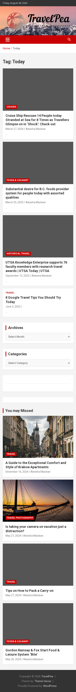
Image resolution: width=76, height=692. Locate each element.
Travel (10, 292)
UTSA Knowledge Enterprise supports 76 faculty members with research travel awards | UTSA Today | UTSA (36, 266)
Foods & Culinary (17, 180)
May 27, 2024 (13, 535)
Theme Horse (42, 681)
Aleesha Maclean (36, 128)
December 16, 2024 (17, 471)
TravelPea (47, 676)
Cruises (11, 107)
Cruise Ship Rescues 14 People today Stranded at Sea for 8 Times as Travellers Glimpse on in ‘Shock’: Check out (37, 120)
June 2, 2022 (13, 306)
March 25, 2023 (14, 202)
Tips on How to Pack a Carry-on (29, 591)
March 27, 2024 (14, 128)
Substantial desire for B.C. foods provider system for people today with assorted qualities (37, 193)
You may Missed (19, 410)
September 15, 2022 (17, 275)
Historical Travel (18, 253)
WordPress (50, 686)
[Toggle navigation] (8, 39)
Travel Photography (20, 518)
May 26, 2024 (13, 659)
